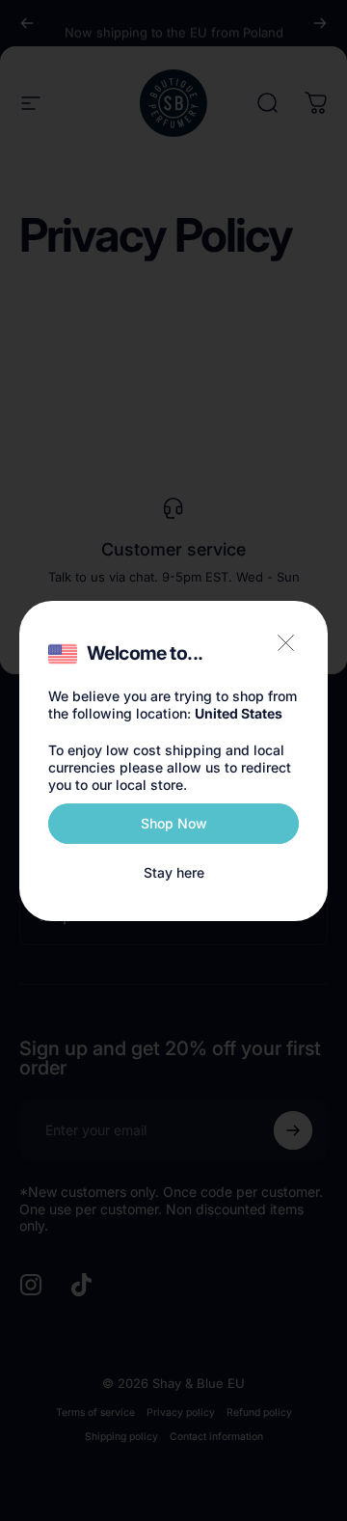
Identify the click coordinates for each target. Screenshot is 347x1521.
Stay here (174, 872)
